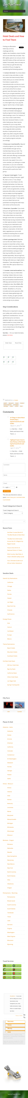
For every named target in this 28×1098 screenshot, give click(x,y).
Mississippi (10, 831)
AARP (5, 403)
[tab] (15, 1022)
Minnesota (10, 827)
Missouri (10, 835)
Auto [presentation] (9, 1032)
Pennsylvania (11, 897)
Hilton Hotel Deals (12, 677)
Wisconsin (10, 940)
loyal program (7, 404)
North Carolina (11, 872)
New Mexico (10, 864)
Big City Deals (11, 669)
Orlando (9, 610)
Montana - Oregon (8, 840)
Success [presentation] (11, 1021)
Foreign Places (7, 619)
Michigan (10, 823)
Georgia (9, 770)
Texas (9, 916)
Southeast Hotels (12, 656)
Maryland (10, 815)
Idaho (9, 778)
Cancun (9, 627)
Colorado (10, 751)
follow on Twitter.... (19, 1015)
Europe (9, 635)
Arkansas (10, 743)
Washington (10, 932)
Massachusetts (11, 819)
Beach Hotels (11, 648)
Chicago (9, 586)
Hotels (16, 400)
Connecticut (10, 755)
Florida (9, 594)
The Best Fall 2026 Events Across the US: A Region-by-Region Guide (15, 541)
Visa (21, 406)
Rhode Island (11, 901)
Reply (20, 425)
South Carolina (11, 905)
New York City (11, 606)
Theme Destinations (9, 644)
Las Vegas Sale (11, 681)
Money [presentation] (10, 1028)
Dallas (9, 590)
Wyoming (10, 944)
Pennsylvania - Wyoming (10, 893)
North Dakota (11, 876)
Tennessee (10, 913)
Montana (10, 844)
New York (10, 868)
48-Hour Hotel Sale (13, 665)
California (10, 582)
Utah (8, 920)
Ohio (8, 880)
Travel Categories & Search (11, 510)
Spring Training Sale (13, 685)
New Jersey (10, 860)
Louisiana (10, 807)
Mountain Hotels (12, 652)
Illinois (9, 788)
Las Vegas (10, 602)
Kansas (9, 799)
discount (11, 403)
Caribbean (10, 631)
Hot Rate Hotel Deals (9, 661)
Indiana (9, 791)
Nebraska (10, 848)
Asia (8, 623)
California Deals (12, 673)
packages (15, 404)
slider (11, 406)
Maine (9, 811)
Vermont (9, 924)
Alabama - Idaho (8, 727)
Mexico (9, 639)
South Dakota (11, 909)
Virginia (9, 928)
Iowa (8, 795)
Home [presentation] (10, 1025)
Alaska (9, 735)
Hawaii (9, 598)
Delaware (10, 763)
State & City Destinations (10, 578)
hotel (16, 403)
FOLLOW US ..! (13, 996)
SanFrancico (10, 614)
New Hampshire (12, 856)
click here (10, 335)
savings (6, 406)
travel (16, 406)
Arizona (9, 739)
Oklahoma (10, 884)
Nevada (9, 852)
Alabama (10, 731)
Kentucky (10, 803)
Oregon (9, 888)
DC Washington (11, 759)
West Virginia (11, 936)
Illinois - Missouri (8, 784)
